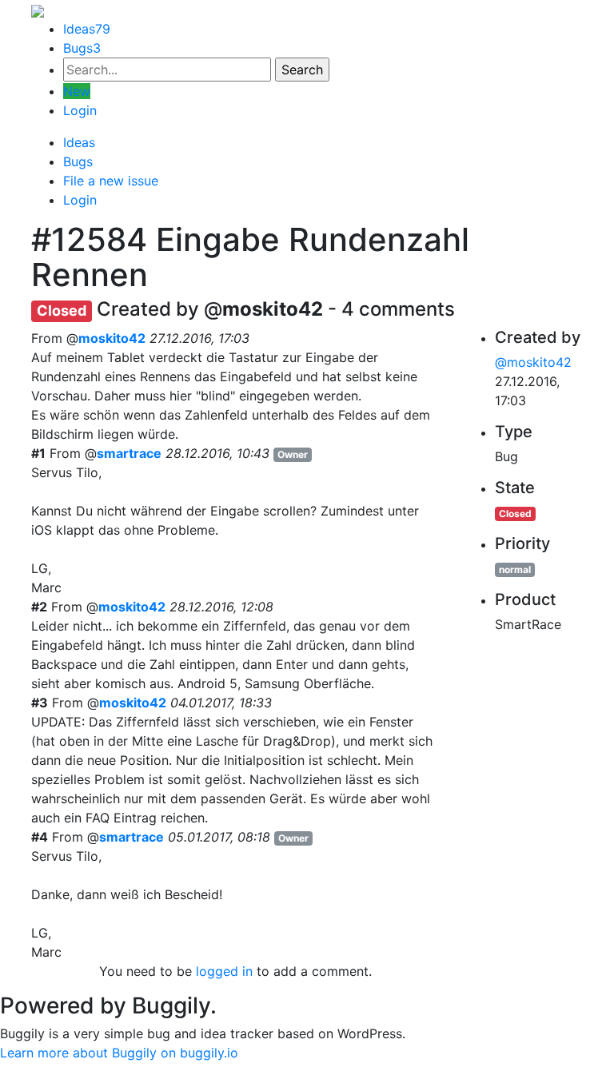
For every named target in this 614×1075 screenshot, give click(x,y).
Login (80, 110)
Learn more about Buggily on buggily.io (119, 1053)
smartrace (129, 453)
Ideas (86, 29)
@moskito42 (533, 362)
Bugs (82, 48)
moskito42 (112, 338)
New (76, 91)
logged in (224, 971)
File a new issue (110, 181)
